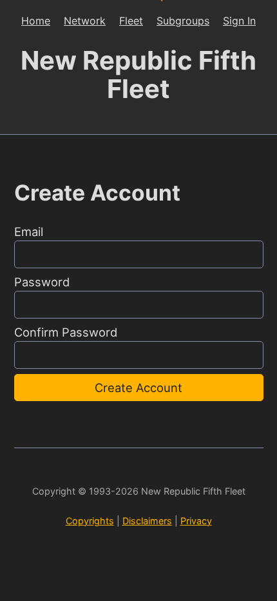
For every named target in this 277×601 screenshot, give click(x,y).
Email (28, 231)
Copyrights (90, 520)
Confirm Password (65, 332)
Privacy (196, 520)
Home (35, 20)
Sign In (239, 20)
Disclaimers (147, 520)
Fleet (131, 20)
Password (42, 282)
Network (85, 20)
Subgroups (183, 20)
